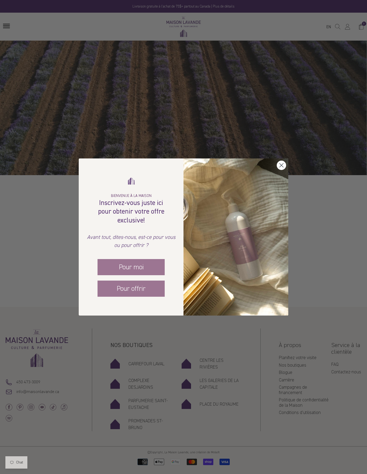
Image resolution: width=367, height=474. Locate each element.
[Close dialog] (281, 165)
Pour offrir (131, 288)
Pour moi (131, 267)
